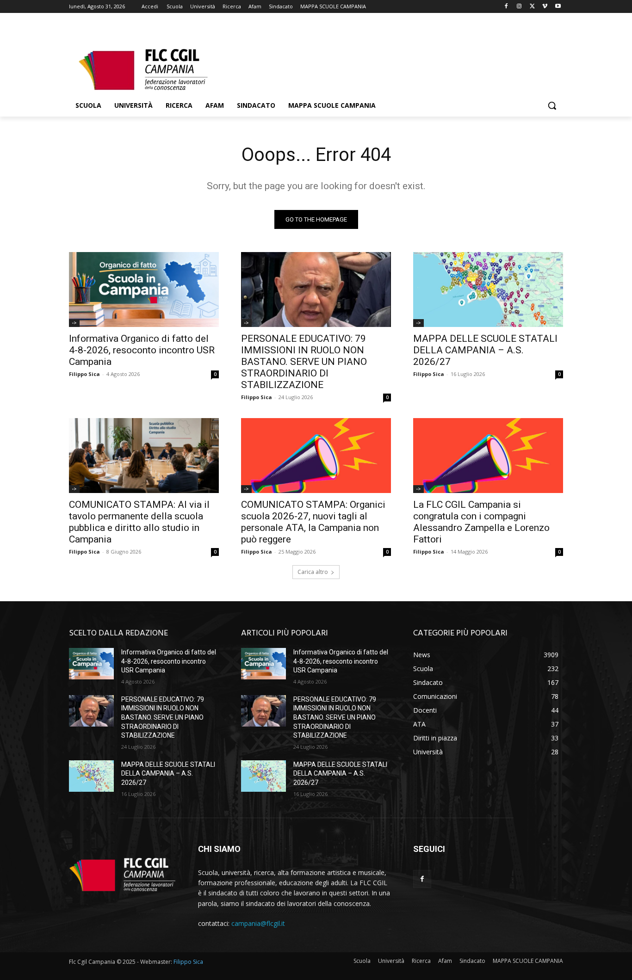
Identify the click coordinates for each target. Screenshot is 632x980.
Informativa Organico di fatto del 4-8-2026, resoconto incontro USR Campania (142, 350)
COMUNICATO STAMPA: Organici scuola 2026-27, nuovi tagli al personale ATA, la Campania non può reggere (313, 522)
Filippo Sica (84, 373)
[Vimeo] (544, 6)
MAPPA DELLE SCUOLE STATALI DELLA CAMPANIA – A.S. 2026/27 (485, 350)
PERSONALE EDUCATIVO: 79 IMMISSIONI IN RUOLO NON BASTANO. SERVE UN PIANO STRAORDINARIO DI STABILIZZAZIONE (304, 361)
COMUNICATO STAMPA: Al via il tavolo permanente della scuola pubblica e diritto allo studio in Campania (139, 522)
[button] (552, 105)
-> (74, 323)
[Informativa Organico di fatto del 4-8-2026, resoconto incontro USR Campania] (144, 289)
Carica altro (312, 572)
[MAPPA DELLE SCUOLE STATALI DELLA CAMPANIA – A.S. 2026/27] (488, 289)
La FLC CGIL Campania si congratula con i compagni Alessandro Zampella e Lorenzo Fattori (481, 522)
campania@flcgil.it (258, 923)
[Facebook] (506, 6)
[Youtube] (557, 6)
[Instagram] (519, 6)
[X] (532, 6)
